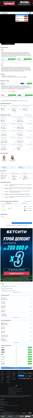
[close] (27, 14)
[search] (25, 13)
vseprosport (4, 13)
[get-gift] (27, 13)
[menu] (32, 12)
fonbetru (16, 209)
